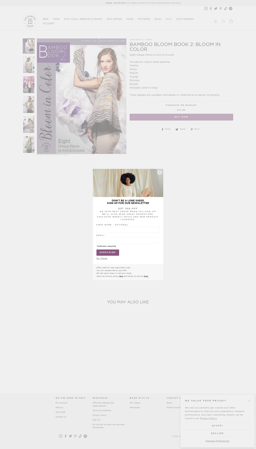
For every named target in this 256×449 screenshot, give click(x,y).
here (121, 276)
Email (100, 235)
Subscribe (108, 252)
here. (146, 276)
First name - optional (112, 225)
